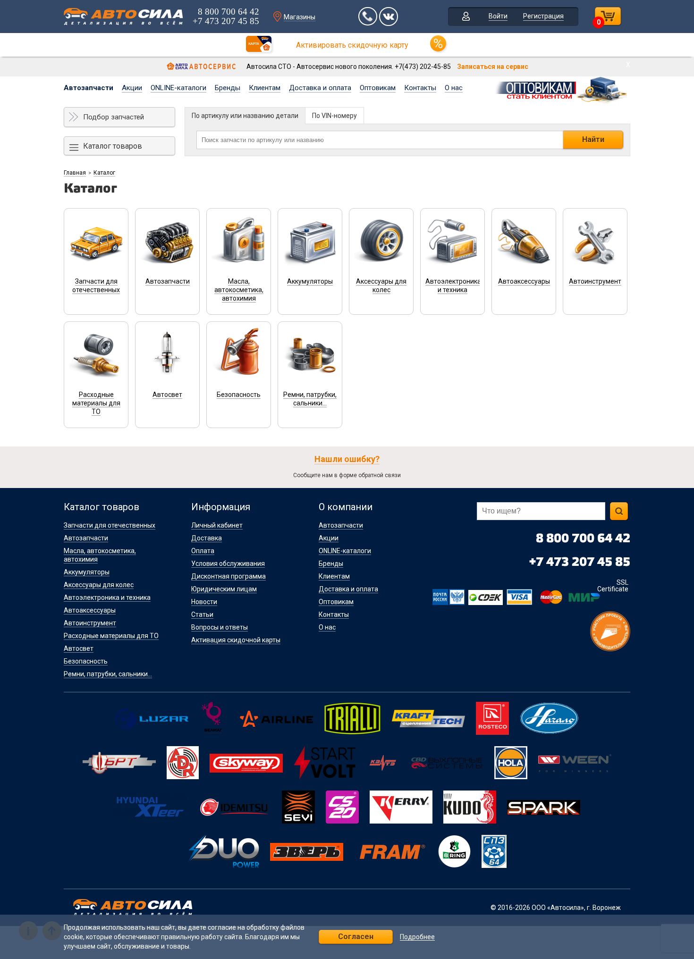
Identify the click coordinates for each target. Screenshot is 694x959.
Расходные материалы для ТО (111, 635)
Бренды (227, 88)
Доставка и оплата (320, 88)
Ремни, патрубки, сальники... (108, 674)
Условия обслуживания (228, 563)
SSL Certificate (612, 585)
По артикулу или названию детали (245, 115)
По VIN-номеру (334, 115)
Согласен (355, 936)
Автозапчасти (88, 88)
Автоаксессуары (90, 610)
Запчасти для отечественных (109, 525)
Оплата (202, 551)
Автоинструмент (90, 623)
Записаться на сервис (492, 66)
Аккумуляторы (87, 572)
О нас (454, 88)
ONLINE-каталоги (178, 88)
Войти (498, 16)
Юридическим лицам (224, 589)
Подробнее (417, 937)
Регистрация (543, 16)
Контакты (420, 88)
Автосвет (78, 648)
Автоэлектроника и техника (107, 597)
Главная (75, 172)
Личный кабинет (217, 525)
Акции (132, 88)
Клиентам (264, 88)
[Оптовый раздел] (562, 88)
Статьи (202, 614)
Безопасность (86, 661)
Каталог (104, 172)
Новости (204, 602)
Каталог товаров (112, 146)
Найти (593, 139)
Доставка (206, 538)
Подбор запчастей (113, 117)
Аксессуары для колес (99, 585)
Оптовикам (378, 88)
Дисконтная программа (228, 576)
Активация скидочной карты (235, 640)
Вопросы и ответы (219, 627)
